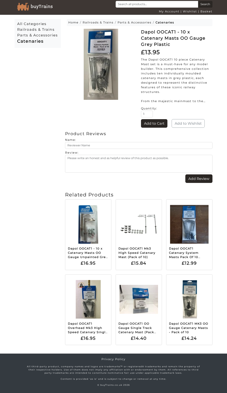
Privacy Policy (113, 359)
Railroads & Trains (36, 29)
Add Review (198, 179)
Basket (206, 11)
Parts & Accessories (37, 35)
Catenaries (30, 41)
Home (73, 22)
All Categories (31, 24)
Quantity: (149, 108)
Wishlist (190, 11)
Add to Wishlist (188, 123)
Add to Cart (154, 123)
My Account (169, 11)
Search (205, 4)
